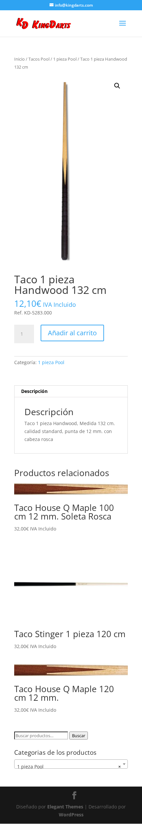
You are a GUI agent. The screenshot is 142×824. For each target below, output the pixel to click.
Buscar (78, 736)
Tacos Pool (39, 59)
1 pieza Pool (65, 59)
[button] (117, 86)
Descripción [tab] (34, 391)
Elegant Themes (65, 806)
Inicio (19, 59)
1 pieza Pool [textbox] (69, 766)
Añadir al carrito (72, 332)
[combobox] (71, 764)
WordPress (71, 814)
